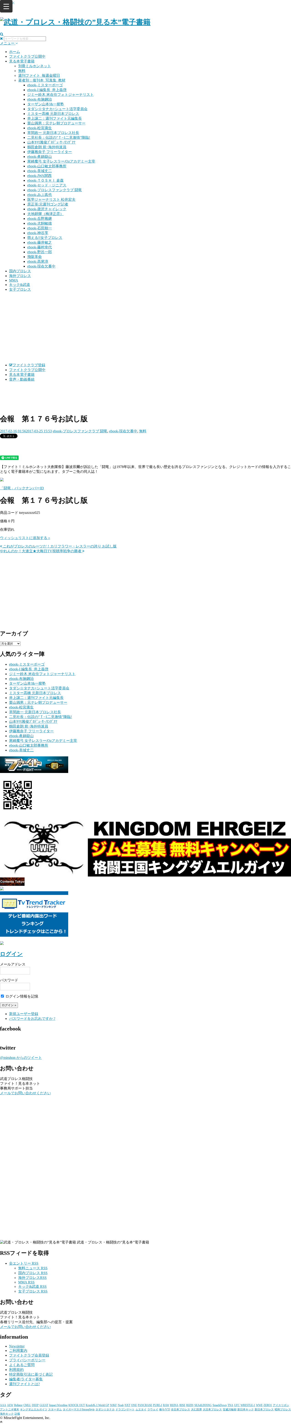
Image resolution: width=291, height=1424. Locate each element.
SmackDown (220, 1405)
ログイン (11, 954)
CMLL (27, 1405)
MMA (13, 280)
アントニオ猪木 (9, 1409)
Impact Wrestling (58, 1405)
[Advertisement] (145, 327)
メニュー (7, 43)
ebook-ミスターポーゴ (45, 85)
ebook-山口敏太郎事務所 (46, 166)
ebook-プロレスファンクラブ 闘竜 (54, 190)
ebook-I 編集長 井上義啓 (47, 90)
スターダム (55, 1409)
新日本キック (245, 1409)
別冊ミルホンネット (34, 66)
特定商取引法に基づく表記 (31, 1374)
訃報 (17, 1413)
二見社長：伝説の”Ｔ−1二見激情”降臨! (58, 137)
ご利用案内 (18, 1350)
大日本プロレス (212, 1409)
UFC (237, 1405)
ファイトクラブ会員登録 (29, 1355)
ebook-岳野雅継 (39, 218)
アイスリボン (281, 1405)
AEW (10, 1405)
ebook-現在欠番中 (41, 266)
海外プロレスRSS (32, 1278)
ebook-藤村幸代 (39, 247)
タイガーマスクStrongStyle (79, 1409)
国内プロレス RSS (33, 1273)
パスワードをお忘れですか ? (32, 1018)
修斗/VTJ (164, 1409)
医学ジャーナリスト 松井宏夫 (51, 199)
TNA (230, 1405)
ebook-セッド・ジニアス (46, 185)
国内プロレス (20, 271)
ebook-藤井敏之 (39, 242)
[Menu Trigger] (6, 6)
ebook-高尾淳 (37, 261)
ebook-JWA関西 (39, 176)
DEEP (35, 1405)
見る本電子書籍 (22, 61)
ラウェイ (152, 1409)
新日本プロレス (264, 1409)
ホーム (14, 52)
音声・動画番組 (22, 379)
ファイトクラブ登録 (29, 365)
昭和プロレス (283, 1409)
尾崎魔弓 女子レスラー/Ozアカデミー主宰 (61, 161)
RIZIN (189, 1405)
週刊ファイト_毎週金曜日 (39, 75)
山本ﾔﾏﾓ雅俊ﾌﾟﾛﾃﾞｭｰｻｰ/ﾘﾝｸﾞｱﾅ (51, 142)
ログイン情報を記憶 (21, 996)
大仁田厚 (196, 1409)
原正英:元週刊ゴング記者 (47, 204)
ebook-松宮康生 (39, 128)
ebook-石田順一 (39, 228)
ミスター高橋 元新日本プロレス (53, 114)
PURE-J (157, 1405)
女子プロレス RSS (33, 1291)
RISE (182, 1405)
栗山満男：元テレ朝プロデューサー (56, 123)
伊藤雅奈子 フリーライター (49, 152)
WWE (259, 1405)
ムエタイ (140, 1409)
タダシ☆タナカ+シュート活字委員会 (57, 109)
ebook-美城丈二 (39, 171)
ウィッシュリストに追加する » (25, 538)
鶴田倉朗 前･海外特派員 (46, 147)
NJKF (113, 1405)
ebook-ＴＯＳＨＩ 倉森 (45, 180)
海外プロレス (20, 276)
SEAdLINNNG (203, 1405)
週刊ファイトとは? (24, 1384)
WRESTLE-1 (248, 1405)
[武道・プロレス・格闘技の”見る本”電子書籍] (75, 22)
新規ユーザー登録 (23, 1014)
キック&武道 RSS (32, 1286)
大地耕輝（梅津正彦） (45, 214)
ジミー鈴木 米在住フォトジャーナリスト (60, 95)
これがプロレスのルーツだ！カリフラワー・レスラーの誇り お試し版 (59, 546)
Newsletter (17, 1346)
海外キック (7, 1413)
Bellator (18, 1405)
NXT (127, 1405)
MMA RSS (26, 1282)
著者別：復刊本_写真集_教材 (41, 80)
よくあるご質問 (22, 1365)
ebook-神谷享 (37, 233)
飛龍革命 (34, 257)
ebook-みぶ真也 (39, 195)
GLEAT (44, 1405)
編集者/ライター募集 (26, 1379)
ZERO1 (267, 1405)
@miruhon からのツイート (21, 1058)
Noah (121, 1405)
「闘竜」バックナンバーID (22, 488)
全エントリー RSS (23, 1263)
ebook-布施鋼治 (39, 99)
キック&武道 (19, 285)
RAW (166, 1405)
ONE (134, 1405)
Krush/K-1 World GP (97, 1405)
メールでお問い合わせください (25, 1093)
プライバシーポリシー (27, 1360)
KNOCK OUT (76, 1405)
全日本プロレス (180, 1409)
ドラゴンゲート (125, 1409)
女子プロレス (20, 289)
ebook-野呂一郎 (39, 252)
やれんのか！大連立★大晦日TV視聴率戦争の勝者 (41, 551)
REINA (174, 1405)
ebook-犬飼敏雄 (39, 223)
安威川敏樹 (229, 1409)
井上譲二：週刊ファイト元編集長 (54, 118)
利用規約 (16, 1370)
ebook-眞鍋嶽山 (39, 156)
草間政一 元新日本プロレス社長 (53, 133)
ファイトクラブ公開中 (27, 56)
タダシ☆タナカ (105, 1409)
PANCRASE (145, 1405)
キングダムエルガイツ (33, 1409)
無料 (21, 71)
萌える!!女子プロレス (44, 238)
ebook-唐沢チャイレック (46, 209)
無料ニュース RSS (33, 1268)
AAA (3, 1405)
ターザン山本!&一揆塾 (45, 104)
